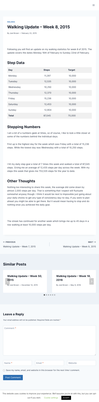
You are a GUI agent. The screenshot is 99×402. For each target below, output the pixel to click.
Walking (11, 22)
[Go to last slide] (7, 281)
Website (72, 363)
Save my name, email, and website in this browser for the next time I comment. (43, 370)
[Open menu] (93, 5)
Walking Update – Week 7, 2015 (19, 244)
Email (40, 363)
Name (8, 363)
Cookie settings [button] (51, 397)
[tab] (44, 295)
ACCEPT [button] (66, 398)
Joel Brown (14, 33)
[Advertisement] (49, 42)
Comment (10, 328)
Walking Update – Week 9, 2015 (79, 244)
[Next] (91, 281)
